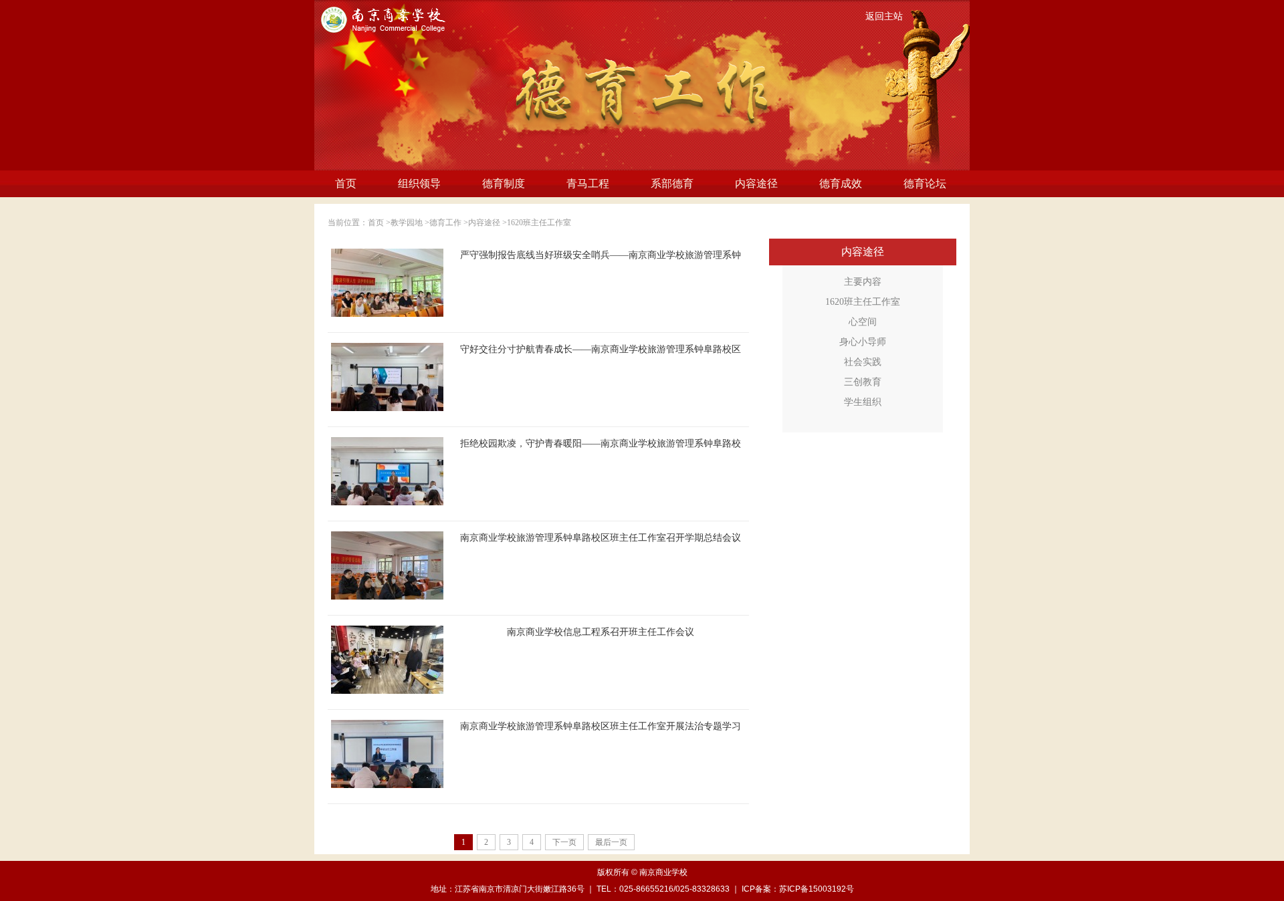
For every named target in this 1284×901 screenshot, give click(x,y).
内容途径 (756, 183)
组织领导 (419, 183)
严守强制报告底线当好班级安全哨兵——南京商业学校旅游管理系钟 (600, 255)
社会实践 (862, 362)
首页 (345, 183)
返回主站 (884, 16)
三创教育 (862, 382)
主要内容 (862, 282)
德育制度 (503, 183)
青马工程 (587, 183)
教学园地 (407, 222)
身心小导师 (862, 342)
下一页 (564, 842)
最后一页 (611, 842)
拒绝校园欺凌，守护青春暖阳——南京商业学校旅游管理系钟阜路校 (600, 443)
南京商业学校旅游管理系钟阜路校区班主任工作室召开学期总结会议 (600, 538)
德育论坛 (924, 183)
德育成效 (840, 183)
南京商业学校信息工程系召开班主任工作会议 (600, 632)
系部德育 (672, 183)
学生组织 (862, 402)
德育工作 (445, 222)
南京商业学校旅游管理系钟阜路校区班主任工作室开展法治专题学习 (600, 726)
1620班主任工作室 (539, 222)
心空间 (863, 322)
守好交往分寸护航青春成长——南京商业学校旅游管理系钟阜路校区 (600, 349)
